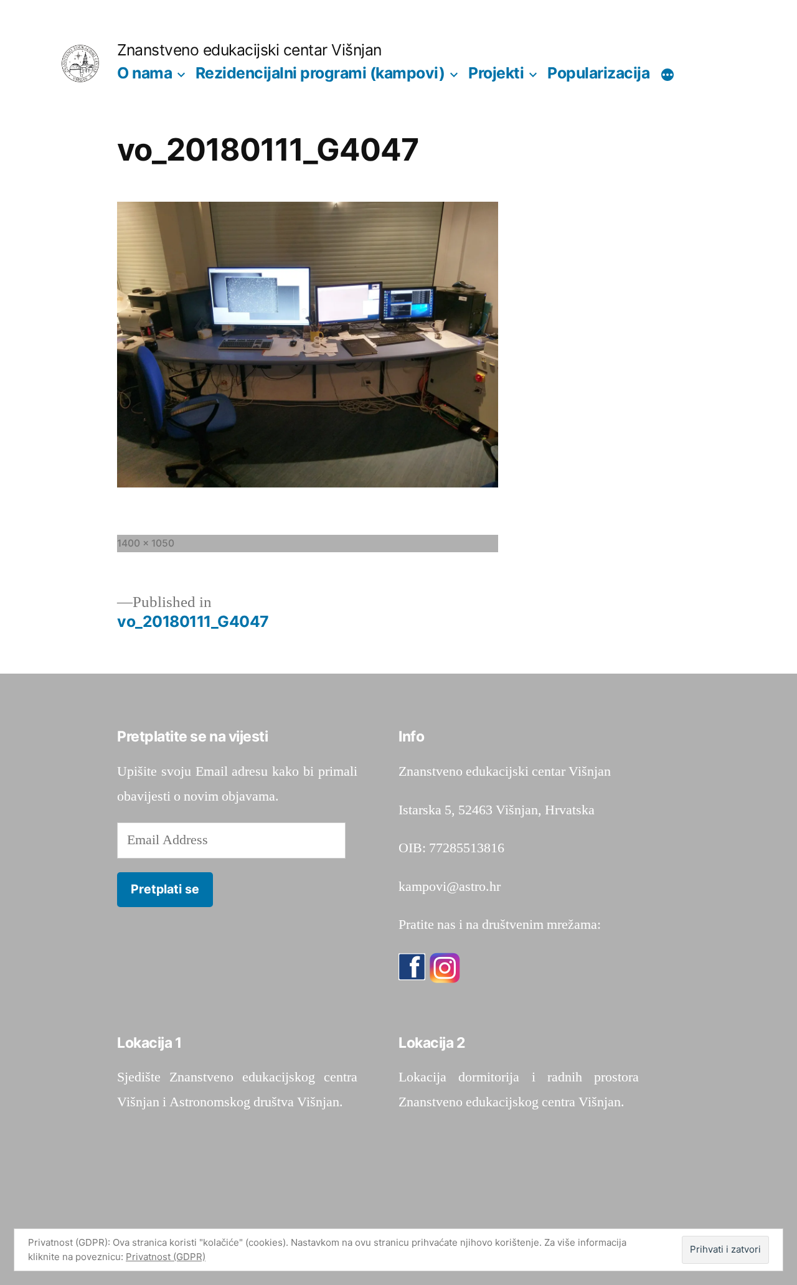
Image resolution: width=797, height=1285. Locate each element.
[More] (667, 75)
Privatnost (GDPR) (165, 1257)
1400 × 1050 (145, 543)
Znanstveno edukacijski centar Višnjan (249, 49)
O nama (144, 73)
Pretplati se (165, 889)
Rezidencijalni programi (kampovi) (320, 73)
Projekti (496, 73)
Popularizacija (598, 73)
